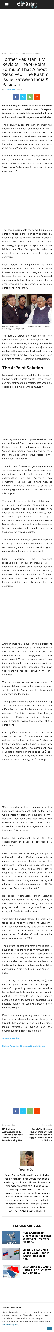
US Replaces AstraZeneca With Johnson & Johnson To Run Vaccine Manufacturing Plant (12, 1135)
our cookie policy (10, 1324)
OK (49, 1328)
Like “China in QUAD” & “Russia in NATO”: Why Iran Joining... (36, 1269)
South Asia (14, 53)
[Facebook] (16, 97)
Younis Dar (10, 90)
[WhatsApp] (30, 97)
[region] (27, 31)
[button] (6, 4)
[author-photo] (27, 1165)
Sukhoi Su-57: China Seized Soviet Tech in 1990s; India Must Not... (35, 1254)
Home (4, 53)
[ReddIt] (37, 97)
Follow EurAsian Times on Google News (23, 1046)
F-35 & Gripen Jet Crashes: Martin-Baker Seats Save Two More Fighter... (36, 1237)
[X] (23, 97)
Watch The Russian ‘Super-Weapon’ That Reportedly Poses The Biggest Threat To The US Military (40, 1135)
